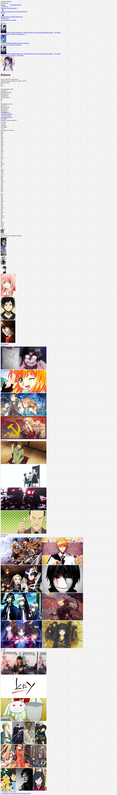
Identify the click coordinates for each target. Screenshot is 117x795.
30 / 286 (3, 536)
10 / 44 (3, 651)
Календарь (19, 16)
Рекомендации (5, 16)
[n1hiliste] (2, 232)
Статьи (16, 11)
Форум (3, 8)
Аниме (3, 5)
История (3, 23)
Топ (11, 5)
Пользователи (22, 11)
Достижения (5, 344)
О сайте (3, 20)
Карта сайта (27, 793)
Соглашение (5, 793)
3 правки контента (6, 114)
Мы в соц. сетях (11, 20)
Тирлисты (4, 11)
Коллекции (13, 8)
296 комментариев (6, 117)
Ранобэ (19, 5)
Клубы (7, 8)
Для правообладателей (16, 793)
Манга (15, 5)
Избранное (4, 237)
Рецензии (10, 11)
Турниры (13, 16)
